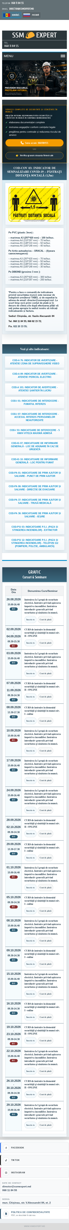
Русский (35, 15)
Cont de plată (45, 619)
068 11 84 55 (11, 46)
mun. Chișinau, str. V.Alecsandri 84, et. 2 (26, 1202)
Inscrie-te (30, 619)
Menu (8, 56)
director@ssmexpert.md (16, 1186)
